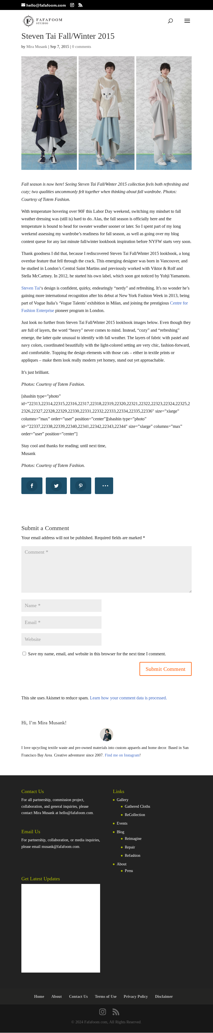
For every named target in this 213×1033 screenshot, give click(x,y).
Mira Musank (36, 47)
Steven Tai (30, 288)
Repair (130, 847)
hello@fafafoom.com (76, 813)
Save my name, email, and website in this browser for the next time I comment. (97, 653)
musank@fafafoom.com (60, 847)
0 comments (81, 47)
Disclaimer (164, 996)
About (121, 864)
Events (122, 823)
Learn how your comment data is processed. (128, 698)
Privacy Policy (136, 996)
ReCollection (135, 815)
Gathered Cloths (137, 806)
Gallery (122, 800)
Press (129, 871)
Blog (120, 832)
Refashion (132, 855)
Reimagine (133, 839)
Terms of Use (105, 996)
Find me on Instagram (122, 755)
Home (39, 996)
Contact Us (78, 996)
